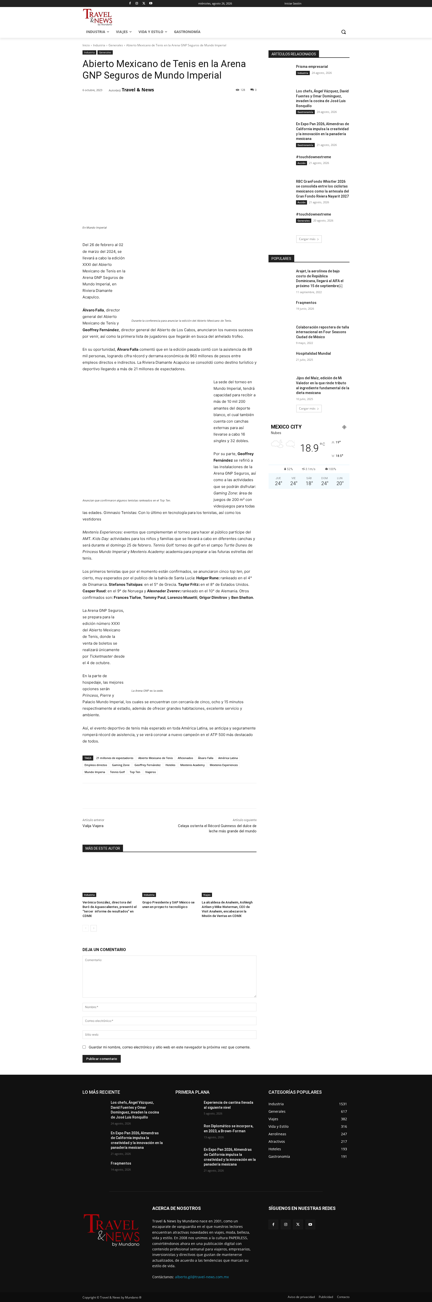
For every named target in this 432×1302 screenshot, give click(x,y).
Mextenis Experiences (224, 765)
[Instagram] (137, 4)
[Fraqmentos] (280, 308)
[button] (344, 32)
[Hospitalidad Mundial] (280, 359)
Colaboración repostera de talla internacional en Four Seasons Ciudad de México (322, 332)
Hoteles (170, 765)
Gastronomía (305, 112)
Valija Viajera (93, 826)
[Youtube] (151, 4)
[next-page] (93, 928)
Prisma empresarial (312, 67)
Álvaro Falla (205, 758)
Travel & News (138, 90)
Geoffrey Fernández (147, 765)
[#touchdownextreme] (280, 163)
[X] (144, 4)
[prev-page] (85, 928)
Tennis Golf (117, 772)
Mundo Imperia (94, 772)
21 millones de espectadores (114, 758)
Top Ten (135, 772)
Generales (115, 45)
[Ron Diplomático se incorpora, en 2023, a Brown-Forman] (188, 1132)
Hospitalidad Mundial (313, 353)
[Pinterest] (140, 103)
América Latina (228, 758)
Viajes (206, 894)
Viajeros (150, 772)
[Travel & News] (105, 90)
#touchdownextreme (313, 157)
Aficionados (185, 758)
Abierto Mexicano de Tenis (155, 758)
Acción (302, 163)
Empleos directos (95, 765)
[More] (163, 103)
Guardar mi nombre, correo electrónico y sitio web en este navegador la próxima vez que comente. (169, 1047)
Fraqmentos (306, 303)
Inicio (86, 45)
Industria (99, 45)
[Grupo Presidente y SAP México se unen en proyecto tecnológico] (169, 878)
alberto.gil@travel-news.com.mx (202, 1276)
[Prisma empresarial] (280, 72)
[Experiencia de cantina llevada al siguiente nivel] (188, 1108)
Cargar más (307, 239)
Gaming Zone (121, 765)
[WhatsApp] (152, 103)
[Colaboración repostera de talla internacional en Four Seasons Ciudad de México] (280, 333)
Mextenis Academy (192, 765)
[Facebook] (130, 4)
